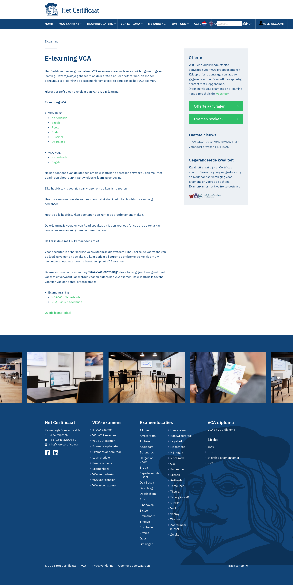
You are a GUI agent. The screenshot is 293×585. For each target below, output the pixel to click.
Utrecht (175, 503)
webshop (222, 93)
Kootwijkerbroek (181, 436)
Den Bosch (147, 482)
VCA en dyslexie (103, 474)
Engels (56, 123)
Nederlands (59, 118)
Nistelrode (177, 458)
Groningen (146, 544)
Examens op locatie (105, 446)
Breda (144, 467)
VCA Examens (69, 24)
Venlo (174, 508)
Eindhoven (147, 505)
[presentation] (14, 377)
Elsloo (144, 510)
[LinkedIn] (55, 452)
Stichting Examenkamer (223, 458)
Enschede (146, 527)
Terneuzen (177, 486)
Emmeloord (147, 516)
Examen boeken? (208, 118)
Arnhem (145, 441)
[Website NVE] (216, 196)
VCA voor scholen (103, 480)
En (53, 162)
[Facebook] (47, 452)
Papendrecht (179, 469)
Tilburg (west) (179, 497)
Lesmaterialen (101, 457)
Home (49, 24)
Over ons (179, 24)
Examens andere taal (106, 452)
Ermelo (144, 533)
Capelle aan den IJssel (150, 475)
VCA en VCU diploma (221, 430)
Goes (143, 538)
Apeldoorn (146, 447)
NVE (210, 463)
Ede (142, 499)
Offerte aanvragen (209, 106)
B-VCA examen (102, 430)
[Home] (72, 10)
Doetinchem (148, 494)
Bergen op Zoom (146, 460)
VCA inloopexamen (104, 485)
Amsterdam (148, 436)
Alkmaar (145, 430)
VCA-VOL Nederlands (66, 297)
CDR (210, 452)
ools (56, 127)
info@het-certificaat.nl (64, 444)
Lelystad (176, 441)
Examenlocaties (100, 24)
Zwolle (174, 534)
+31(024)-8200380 (62, 440)
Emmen (145, 521)
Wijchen (175, 519)
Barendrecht (148, 452)
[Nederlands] (204, 23)
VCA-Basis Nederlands (67, 302)
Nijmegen (176, 452)
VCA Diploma (130, 24)
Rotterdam (177, 480)
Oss (172, 464)
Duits (55, 132)
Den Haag (146, 488)
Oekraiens (59, 142)
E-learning (157, 24)
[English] (211, 23)
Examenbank (101, 469)
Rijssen (175, 475)
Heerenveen (178, 430)
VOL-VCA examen (104, 435)
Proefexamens (102, 463)
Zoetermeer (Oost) (178, 527)
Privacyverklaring (102, 565)
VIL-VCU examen (103, 441)
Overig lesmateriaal (58, 313)
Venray (174, 514)
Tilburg (175, 491)
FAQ (83, 565)
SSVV (211, 447)
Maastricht (177, 447)
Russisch (58, 137)
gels (58, 162)
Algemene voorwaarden (134, 565)
